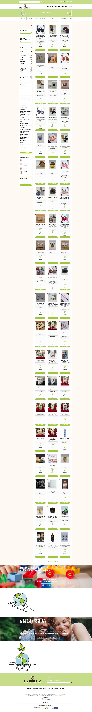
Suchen (52, 688)
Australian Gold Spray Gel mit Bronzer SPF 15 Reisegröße (52, 544)
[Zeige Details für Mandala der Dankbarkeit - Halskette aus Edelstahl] (21, 164)
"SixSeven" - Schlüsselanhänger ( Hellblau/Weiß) (52, 387)
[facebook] (43, 702)
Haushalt (23, 18)
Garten (30, 18)
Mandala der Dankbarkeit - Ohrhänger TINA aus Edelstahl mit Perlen (65, 332)
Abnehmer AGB (29, 688)
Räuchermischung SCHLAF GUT (64, 490)
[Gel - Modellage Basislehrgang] (21, 160)
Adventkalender (26, 55)
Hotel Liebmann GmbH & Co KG (25, 135)
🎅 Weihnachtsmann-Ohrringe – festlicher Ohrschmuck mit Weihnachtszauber (53, 332)
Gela (21, 121)
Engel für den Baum (64, 413)
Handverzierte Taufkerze (64, 438)
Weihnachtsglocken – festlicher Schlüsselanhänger (52, 361)
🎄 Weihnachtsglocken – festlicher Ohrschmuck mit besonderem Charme (53, 304)
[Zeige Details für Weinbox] (21, 172)
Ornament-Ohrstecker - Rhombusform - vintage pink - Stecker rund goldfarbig (65, 171)
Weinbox (25, 171)
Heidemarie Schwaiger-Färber (25, 129)
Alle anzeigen (26, 152)
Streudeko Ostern (40, 303)
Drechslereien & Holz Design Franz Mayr (26, 112)
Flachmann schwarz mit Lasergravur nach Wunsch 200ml (52, 517)
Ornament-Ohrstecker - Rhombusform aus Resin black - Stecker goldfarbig (40, 36)
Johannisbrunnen (23, 86)
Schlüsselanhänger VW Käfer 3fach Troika (40, 543)
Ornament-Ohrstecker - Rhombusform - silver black (40, 118)
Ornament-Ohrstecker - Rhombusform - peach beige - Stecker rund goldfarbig (65, 198)
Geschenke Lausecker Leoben (26, 125)
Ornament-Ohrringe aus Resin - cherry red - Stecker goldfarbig (65, 225)
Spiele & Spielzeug (53, 18)
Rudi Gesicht (40, 413)
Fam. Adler (22, 117)
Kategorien (26, 63)
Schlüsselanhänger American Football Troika (40, 91)
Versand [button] (40, 66)
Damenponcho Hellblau (26, 168)
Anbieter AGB (45, 688)
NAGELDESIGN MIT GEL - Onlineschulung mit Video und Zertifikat (27, 160)
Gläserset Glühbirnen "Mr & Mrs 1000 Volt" (65, 543)
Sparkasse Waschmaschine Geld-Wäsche (52, 91)
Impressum (34, 688)
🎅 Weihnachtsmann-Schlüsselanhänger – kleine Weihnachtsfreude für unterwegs (65, 387)
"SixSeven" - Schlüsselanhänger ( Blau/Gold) (40, 387)
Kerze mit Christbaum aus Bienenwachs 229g (40, 517)
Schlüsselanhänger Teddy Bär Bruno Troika (52, 36)
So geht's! (46, 584)
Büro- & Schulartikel (40, 18)
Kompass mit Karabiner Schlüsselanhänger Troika (52, 118)
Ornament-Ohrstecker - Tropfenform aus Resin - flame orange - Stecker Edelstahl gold (65, 64)
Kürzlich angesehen (61, 688)
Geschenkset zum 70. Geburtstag (40, 277)
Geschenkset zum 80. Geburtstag (64, 361)
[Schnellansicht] (40, 29)
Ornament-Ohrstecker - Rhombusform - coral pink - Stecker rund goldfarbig (52, 144)
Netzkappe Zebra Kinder (52, 251)
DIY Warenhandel (23, 107)
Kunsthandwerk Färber (24, 150)
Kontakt (49, 688)
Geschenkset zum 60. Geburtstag (40, 198)
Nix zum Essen (26, 61)
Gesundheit (64, 18)
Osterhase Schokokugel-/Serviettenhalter (52, 64)
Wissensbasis (56, 688)
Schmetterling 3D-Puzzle (40, 224)
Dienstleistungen (26, 78)
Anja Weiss (22, 88)
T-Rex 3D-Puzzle (40, 251)
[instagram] (47, 702)
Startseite (48, 6)
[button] (54, 2)
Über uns (70, 6)
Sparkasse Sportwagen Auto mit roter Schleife (65, 36)
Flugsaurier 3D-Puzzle (65, 251)
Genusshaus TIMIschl (24, 123)
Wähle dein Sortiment (63, 6)
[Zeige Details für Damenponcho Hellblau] (21, 168)
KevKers (21, 142)
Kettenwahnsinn (23, 140)
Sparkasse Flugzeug (64, 117)
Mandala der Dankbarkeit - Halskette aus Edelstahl (26, 164)
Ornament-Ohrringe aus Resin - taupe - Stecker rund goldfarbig (52, 277)
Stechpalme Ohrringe (40, 360)
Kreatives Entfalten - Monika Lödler (25, 145)
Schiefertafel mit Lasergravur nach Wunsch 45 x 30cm (40, 490)
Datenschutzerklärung (39, 688)
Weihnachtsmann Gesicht (52, 413)
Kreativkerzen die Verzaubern (23, 148)
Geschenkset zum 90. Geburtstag (52, 225)
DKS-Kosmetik (22, 109)
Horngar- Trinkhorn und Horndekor (25, 132)
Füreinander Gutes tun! (24, 119)
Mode (71, 18)
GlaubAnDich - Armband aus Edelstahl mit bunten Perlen (65, 304)
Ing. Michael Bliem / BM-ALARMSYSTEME (24, 138)
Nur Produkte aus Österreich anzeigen (25, 25)
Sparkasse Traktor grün (65, 516)
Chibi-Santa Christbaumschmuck (52, 439)
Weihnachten (26, 59)
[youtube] (45, 702)
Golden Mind (22, 127)
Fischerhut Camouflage (52, 197)
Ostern (26, 57)
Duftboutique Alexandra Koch (25, 115)
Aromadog (22, 90)
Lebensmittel (26, 77)
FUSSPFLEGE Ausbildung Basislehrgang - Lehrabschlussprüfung (53, 465)
